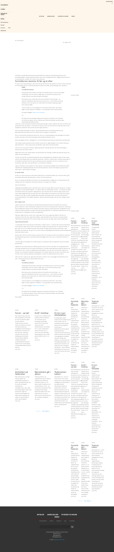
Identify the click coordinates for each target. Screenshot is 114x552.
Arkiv (9, 27)
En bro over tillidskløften (60, 314)
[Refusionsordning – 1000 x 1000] (85, 93)
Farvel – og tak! (22, 313)
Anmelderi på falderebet (21, 373)
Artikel (16, 310)
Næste (47, 411)
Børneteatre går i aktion (43, 373)
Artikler (3, 9)
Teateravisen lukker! (60, 373)
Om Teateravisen (4, 22)
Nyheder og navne (63, 16)
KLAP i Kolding (41, 313)
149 (43, 411)
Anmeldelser (4, 5)
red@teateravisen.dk (58, 539)
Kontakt (2, 25)
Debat (2, 19)
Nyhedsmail (3, 30)
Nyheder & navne (4, 14)
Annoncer (3, 27)
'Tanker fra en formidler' (38, 112)
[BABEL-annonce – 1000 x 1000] (85, 65)
